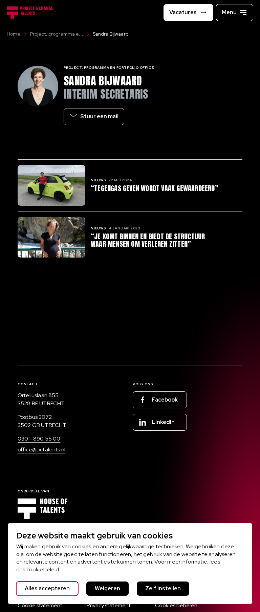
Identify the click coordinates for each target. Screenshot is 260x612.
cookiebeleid (42, 569)
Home (14, 34)
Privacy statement (109, 605)
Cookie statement (40, 605)
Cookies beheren (176, 605)
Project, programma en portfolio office (109, 67)
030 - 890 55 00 (39, 438)
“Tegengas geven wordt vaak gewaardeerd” (154, 188)
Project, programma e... (56, 34)
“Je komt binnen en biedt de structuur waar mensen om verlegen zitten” (148, 240)
